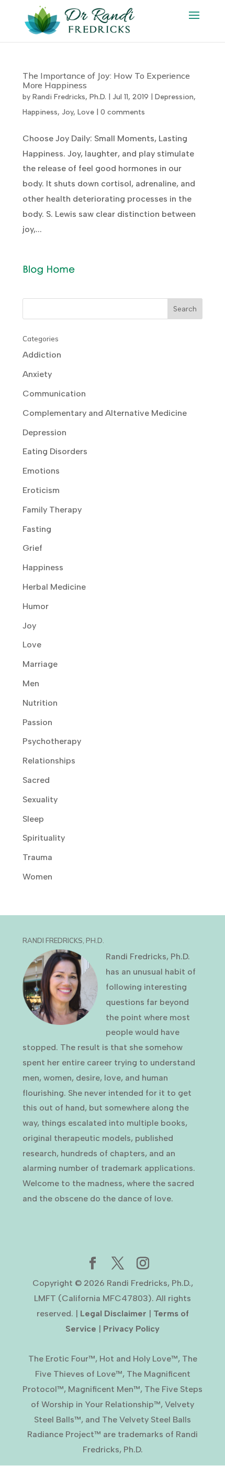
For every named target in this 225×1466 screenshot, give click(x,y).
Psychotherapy (51, 741)
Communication (54, 394)
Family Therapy (52, 510)
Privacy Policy (131, 1329)
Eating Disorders (54, 451)
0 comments (122, 112)
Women (37, 877)
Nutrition (40, 703)
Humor (35, 606)
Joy (67, 112)
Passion (37, 722)
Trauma (37, 857)
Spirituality (43, 838)
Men (30, 683)
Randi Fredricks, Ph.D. (69, 96)
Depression (174, 96)
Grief (32, 548)
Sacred (36, 780)
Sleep (33, 819)
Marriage (40, 664)
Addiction (41, 355)
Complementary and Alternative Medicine (104, 413)
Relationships (48, 761)
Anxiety (37, 374)
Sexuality (40, 799)
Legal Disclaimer (113, 1313)
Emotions (41, 471)
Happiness (40, 112)
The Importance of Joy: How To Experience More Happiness (106, 80)
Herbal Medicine (54, 587)
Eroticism (41, 490)
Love (85, 112)
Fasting (36, 529)
